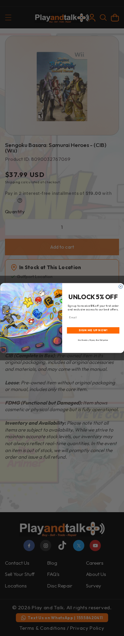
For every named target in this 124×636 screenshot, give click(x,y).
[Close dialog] (121, 287)
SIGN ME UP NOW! (92, 330)
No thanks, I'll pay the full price (93, 339)
